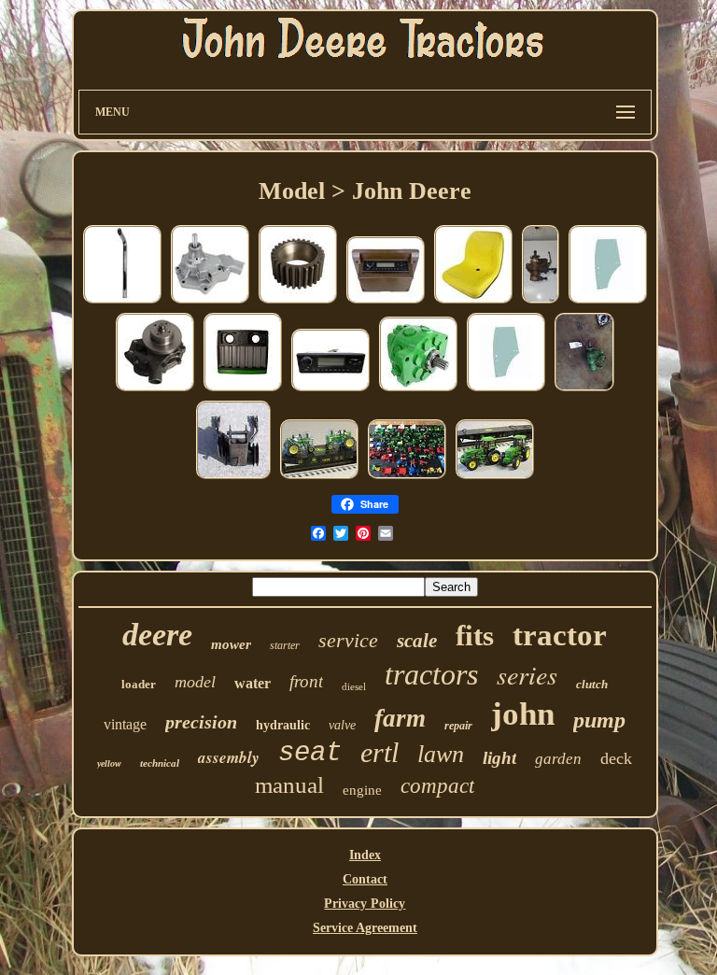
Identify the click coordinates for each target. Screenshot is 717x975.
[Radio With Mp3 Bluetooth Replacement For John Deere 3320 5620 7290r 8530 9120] (330, 390)
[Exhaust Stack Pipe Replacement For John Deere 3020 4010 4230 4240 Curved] (122, 302)
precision (201, 722)
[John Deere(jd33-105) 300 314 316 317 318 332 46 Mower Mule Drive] (233, 478)
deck (616, 758)
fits (475, 635)
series (527, 674)
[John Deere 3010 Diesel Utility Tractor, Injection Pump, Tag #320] (584, 390)
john (523, 714)
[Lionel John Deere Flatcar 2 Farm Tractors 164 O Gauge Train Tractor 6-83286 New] (319, 478)
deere (157, 634)
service (348, 640)
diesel (354, 686)
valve (342, 725)
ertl (379, 752)
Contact (365, 879)
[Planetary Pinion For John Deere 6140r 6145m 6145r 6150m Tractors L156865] (298, 302)
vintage (125, 724)
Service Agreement (365, 928)
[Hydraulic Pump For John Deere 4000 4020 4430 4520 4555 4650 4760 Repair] (418, 390)
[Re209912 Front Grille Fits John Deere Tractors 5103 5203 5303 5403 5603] (243, 390)
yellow (109, 763)
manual (289, 785)
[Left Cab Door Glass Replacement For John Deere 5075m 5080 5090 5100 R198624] (608, 302)
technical (159, 763)
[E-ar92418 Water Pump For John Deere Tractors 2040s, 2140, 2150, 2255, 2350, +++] (210, 302)
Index (365, 855)
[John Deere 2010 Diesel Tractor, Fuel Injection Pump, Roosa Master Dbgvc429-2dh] (540, 302)
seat (310, 753)
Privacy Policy (364, 904)
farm (400, 718)
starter (285, 645)
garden (558, 759)
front (306, 681)
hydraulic (283, 725)
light (499, 758)
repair (458, 725)
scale (417, 640)
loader (138, 684)
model (195, 681)
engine (362, 790)
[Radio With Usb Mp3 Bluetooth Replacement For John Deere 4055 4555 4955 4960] (386, 302)
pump (599, 720)
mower (231, 644)
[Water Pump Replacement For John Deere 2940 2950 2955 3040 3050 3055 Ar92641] (155, 390)
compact (437, 786)
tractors (431, 674)
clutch (592, 684)
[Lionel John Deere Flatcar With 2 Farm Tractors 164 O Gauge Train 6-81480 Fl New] (495, 478)
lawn (440, 754)
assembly (229, 757)
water (252, 683)
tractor (560, 635)
